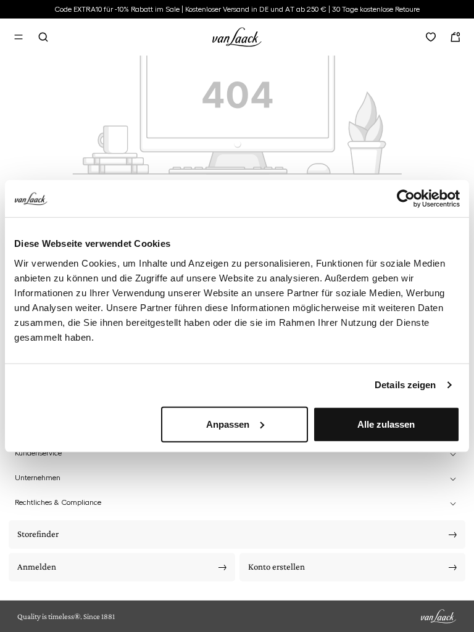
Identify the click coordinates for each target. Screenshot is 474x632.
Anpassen (227, 423)
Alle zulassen (386, 423)
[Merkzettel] (430, 37)
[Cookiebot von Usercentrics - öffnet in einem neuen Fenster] (406, 198)
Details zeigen (405, 385)
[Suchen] (43, 37)
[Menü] (18, 37)
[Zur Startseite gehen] (237, 35)
